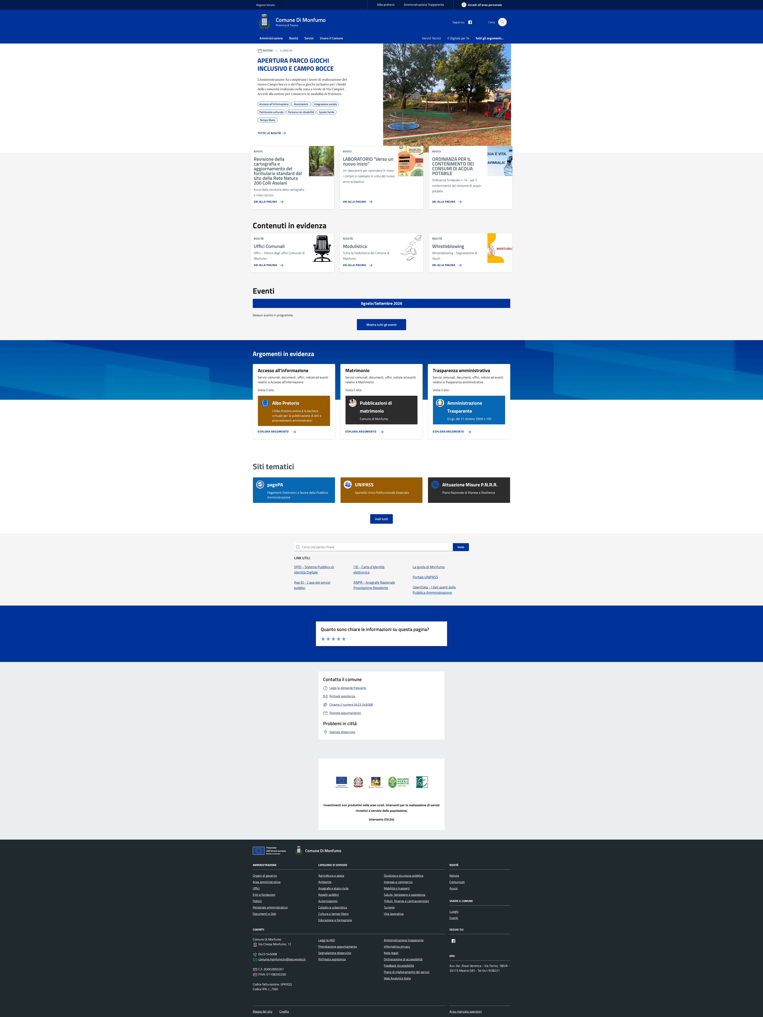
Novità (293, 38)
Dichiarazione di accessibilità (403, 959)
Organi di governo (265, 875)
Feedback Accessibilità (399, 965)
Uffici (256, 888)
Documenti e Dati (264, 913)
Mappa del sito (262, 1011)
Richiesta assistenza (332, 959)
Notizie (454, 875)
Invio (461, 547)
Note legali (391, 952)
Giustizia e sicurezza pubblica (403, 875)
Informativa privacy (397, 946)
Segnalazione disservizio (334, 952)
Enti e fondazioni (264, 894)
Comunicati (457, 882)
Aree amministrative (267, 882)
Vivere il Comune (331, 38)
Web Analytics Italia (397, 978)
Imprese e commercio (398, 882)
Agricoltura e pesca (331, 875)
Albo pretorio (385, 4)
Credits (284, 1011)
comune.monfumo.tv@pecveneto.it (282, 959)
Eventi (453, 917)
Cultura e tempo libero (333, 913)
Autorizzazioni (328, 901)
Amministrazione (271, 38)
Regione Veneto (265, 5)
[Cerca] (502, 22)
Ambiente (324, 882)
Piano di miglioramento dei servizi (406, 972)
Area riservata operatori (465, 1011)
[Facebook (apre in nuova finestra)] (469, 22)
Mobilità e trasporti (397, 888)
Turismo (389, 907)
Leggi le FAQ (326, 940)
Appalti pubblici (328, 894)
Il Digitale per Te (458, 38)
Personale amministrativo (270, 907)
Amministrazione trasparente (404, 940)
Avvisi (453, 888)
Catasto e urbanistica (332, 907)
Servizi (309, 38)
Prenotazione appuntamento (337, 946)
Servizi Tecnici (431, 38)
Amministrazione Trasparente (424, 4)
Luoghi (454, 911)
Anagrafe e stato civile (333, 888)
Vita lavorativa (394, 913)
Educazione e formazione (335, 920)
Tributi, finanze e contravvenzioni (406, 901)
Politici (257, 901)
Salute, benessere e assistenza (404, 894)
